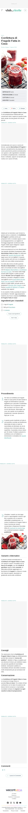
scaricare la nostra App (17, 528)
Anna (7, 47)
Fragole (10, 304)
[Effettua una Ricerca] (25, 10)
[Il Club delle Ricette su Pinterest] (17, 803)
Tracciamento (6, 810)
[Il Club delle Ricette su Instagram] (11, 803)
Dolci (2, 35)
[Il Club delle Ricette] (13, 10)
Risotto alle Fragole (15, 285)
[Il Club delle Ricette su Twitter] (14, 803)
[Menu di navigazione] (2, 10)
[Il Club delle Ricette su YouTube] (20, 803)
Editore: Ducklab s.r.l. (18, 807)
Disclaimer (23, 810)
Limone (7, 310)
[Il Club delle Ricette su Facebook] (8, 803)
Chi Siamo (14, 793)
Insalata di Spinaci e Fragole (14, 287)
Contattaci (14, 798)
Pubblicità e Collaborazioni (14, 797)
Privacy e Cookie (14, 810)
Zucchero (12, 307)
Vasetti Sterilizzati (14, 255)
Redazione (14, 795)
